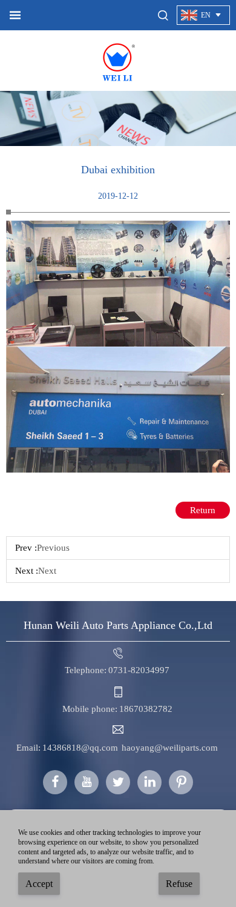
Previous (53, 548)
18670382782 (145, 709)
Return (202, 510)
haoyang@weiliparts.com (170, 748)
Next (47, 571)
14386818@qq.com (80, 748)
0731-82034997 (138, 670)
